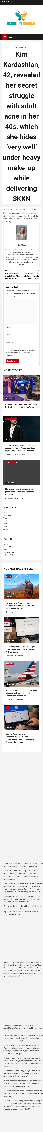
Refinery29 (22, 866)
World (5, 518)
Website (9, 342)
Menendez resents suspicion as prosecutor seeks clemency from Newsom (20, 492)
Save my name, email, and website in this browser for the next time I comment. (21, 353)
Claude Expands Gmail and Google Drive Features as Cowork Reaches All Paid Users (21, 649)
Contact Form (8, 547)
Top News (7, 515)
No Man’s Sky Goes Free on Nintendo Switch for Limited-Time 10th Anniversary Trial (20, 606)
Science (6, 523)
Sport (5, 529)
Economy (7, 521)
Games (8, 576)
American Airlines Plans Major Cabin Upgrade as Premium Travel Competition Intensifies (21, 693)
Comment (10, 297)
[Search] (39, 36)
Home (5, 512)
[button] (23, 939)
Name (9, 327)
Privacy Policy (9, 555)
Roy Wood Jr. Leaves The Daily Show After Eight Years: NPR (11, 274)
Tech (5, 526)
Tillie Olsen (10, 209)
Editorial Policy (9, 552)
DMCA (6, 549)
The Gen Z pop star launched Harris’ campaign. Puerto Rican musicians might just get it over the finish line (20, 448)
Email (8, 335)
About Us (7, 544)
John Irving (21, 411)
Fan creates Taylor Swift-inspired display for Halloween (31, 274)
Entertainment (21, 47)
